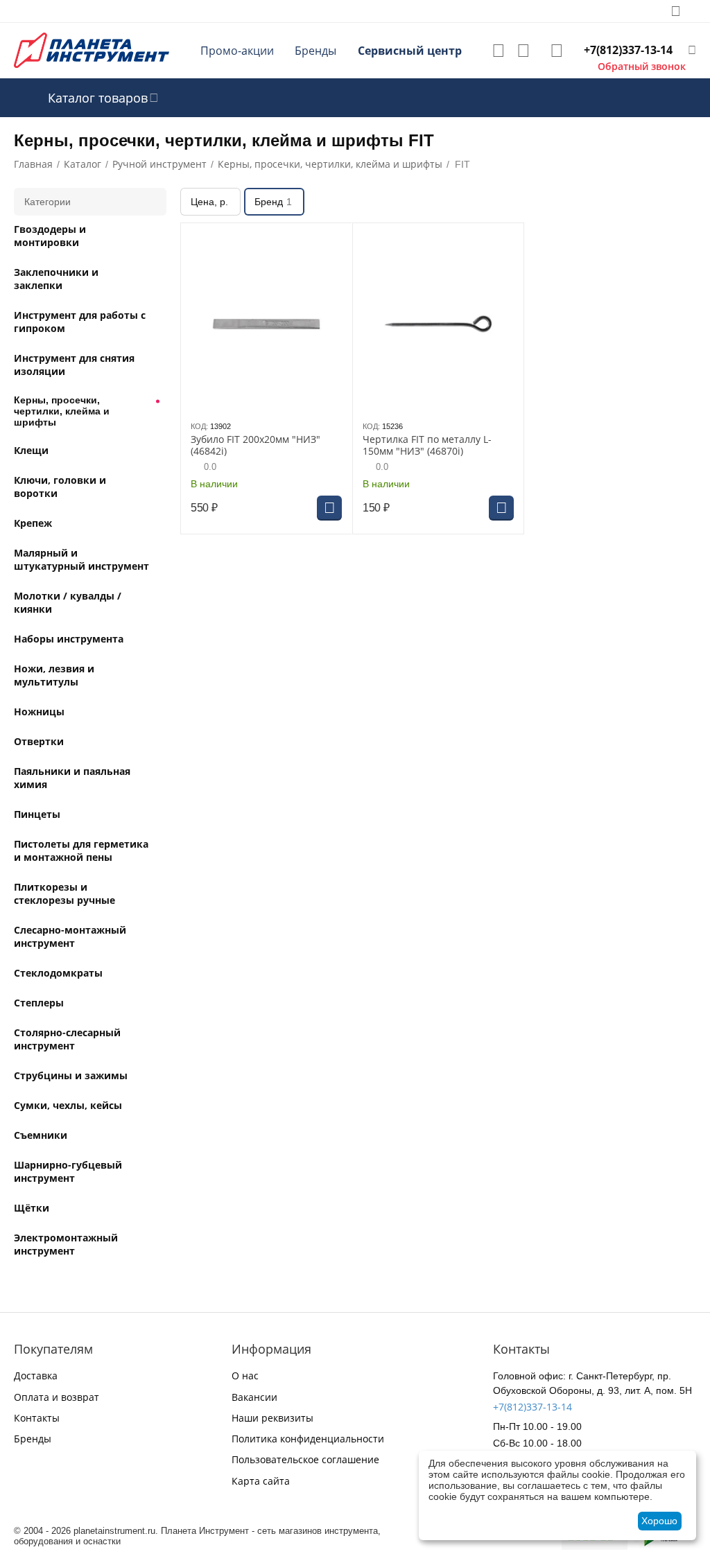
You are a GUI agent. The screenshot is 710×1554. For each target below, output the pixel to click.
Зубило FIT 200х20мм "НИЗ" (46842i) (255, 445)
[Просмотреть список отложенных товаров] (498, 51)
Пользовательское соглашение (305, 1459)
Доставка (36, 1375)
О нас (245, 1375)
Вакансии (254, 1397)
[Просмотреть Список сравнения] (523, 51)
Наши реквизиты (272, 1417)
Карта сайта (261, 1480)
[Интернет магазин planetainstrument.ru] (91, 49)
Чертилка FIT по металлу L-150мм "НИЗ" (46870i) (427, 445)
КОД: (199, 426)
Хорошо (659, 1520)
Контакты (37, 1417)
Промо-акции (237, 50)
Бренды (315, 50)
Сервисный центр (410, 50)
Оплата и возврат (56, 1397)
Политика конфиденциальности (308, 1438)
